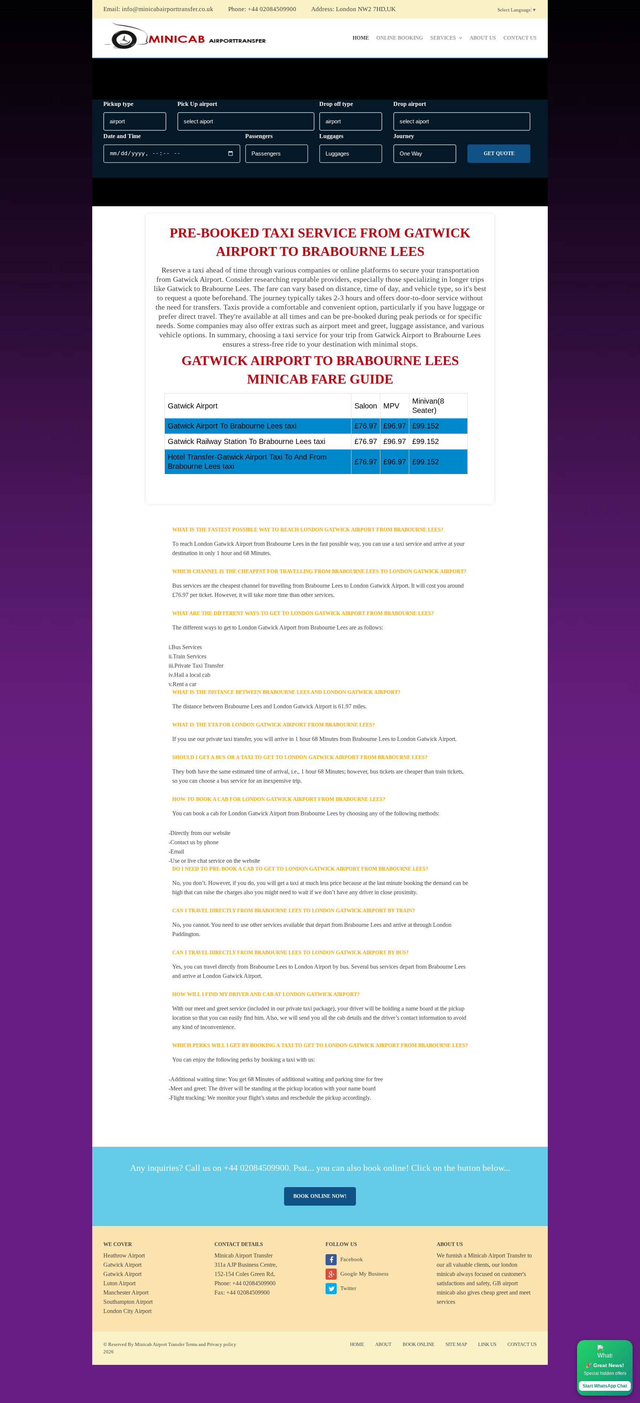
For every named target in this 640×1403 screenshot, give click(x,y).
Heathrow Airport (124, 1255)
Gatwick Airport (122, 1265)
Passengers (259, 136)
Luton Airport (119, 1283)
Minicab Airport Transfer (497, 1255)
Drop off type (336, 104)
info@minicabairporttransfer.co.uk (167, 9)
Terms (191, 1344)
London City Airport (127, 1311)
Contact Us (520, 38)
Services (443, 38)
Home (361, 38)
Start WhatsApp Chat (605, 1386)
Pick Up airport (197, 104)
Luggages (331, 136)
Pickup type (118, 104)
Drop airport (409, 104)
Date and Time (122, 136)
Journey (403, 136)
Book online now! (320, 1196)
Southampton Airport (128, 1302)
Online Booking (399, 38)
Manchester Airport (126, 1292)
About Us (483, 38)
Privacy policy (221, 1344)
